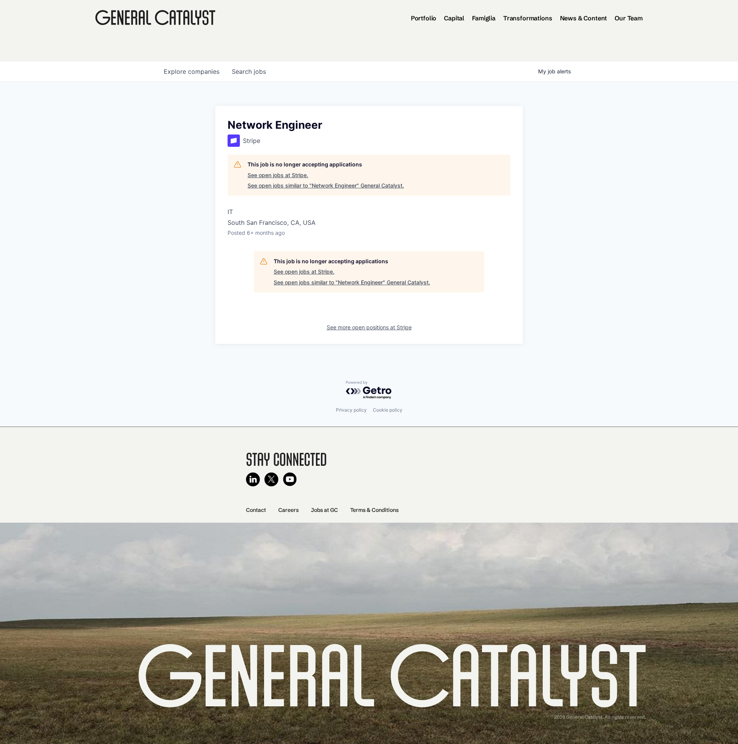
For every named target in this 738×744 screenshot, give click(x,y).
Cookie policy (387, 410)
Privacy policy (351, 410)
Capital (454, 18)
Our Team (629, 18)
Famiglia (483, 18)
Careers (288, 510)
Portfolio (424, 18)
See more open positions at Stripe (369, 327)
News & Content (583, 18)
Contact (256, 510)
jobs (249, 71)
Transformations (527, 18)
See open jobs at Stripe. (278, 175)
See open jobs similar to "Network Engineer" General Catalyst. (326, 185)
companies (191, 71)
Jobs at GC (324, 510)
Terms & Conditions (374, 510)
